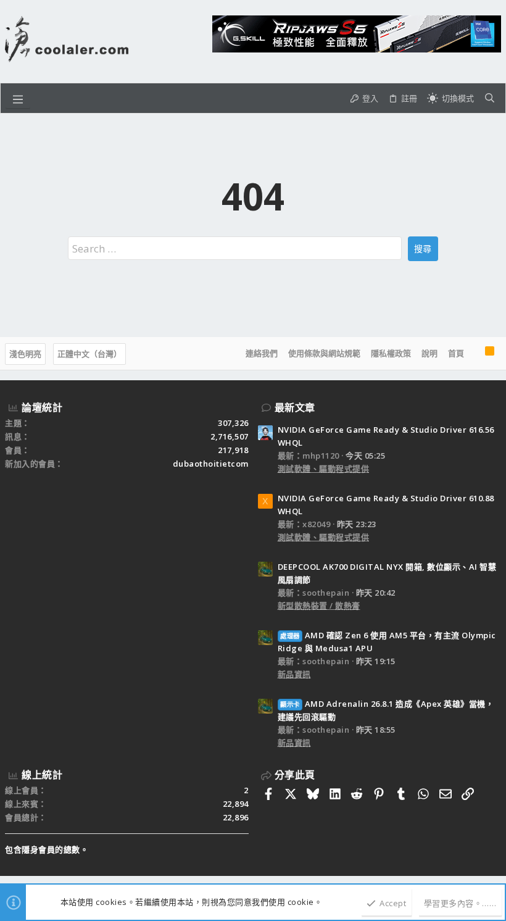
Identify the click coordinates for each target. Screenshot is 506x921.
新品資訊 (294, 674)
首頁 (456, 353)
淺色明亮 (25, 353)
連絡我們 (262, 353)
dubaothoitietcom (211, 463)
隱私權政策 (391, 353)
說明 (429, 353)
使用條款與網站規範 (324, 353)
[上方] (474, 353)
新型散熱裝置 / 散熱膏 (319, 605)
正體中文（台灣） (89, 353)
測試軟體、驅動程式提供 (324, 468)
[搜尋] (489, 98)
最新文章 (295, 407)
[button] (18, 98)
